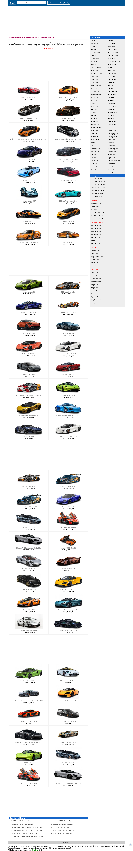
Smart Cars (94, 161)
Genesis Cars (95, 124)
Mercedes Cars (113, 55)
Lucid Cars (111, 167)
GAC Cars (111, 118)
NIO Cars (93, 155)
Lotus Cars (94, 134)
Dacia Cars (111, 164)
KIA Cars (93, 49)
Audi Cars (111, 46)
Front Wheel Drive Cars (98, 213)
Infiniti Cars (94, 61)
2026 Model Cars (96, 226)
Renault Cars (95, 70)
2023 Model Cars (96, 235)
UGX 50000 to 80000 (97, 194)
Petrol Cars (94, 263)
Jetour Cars (94, 173)
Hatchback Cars (96, 279)
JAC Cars (93, 103)
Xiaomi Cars (112, 170)
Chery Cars (111, 100)
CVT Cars (94, 210)
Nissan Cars (94, 46)
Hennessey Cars (113, 149)
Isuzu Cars (111, 146)
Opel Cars (111, 85)
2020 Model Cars (96, 244)
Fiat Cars (93, 115)
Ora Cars (93, 158)
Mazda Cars (112, 79)
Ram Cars (111, 140)
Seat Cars (111, 115)
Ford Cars (94, 55)
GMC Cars (111, 70)
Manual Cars (95, 207)
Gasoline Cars (95, 260)
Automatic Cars (96, 204)
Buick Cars (94, 130)
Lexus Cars (94, 43)
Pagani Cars (112, 124)
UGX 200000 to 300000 (98, 182)
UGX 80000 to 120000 (97, 191)
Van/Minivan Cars (97, 300)
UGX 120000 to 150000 (98, 188)
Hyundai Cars (95, 52)
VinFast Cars (95, 152)
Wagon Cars (94, 288)
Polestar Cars (95, 140)
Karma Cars (112, 152)
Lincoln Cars (95, 91)
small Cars (94, 306)
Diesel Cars (94, 266)
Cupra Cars (111, 155)
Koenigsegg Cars (113, 134)
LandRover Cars (96, 67)
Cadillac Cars (112, 64)
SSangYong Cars (113, 97)
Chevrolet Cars (113, 52)
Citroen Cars (112, 94)
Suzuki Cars (112, 58)
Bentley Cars (112, 88)
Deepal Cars (112, 173)
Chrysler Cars (95, 82)
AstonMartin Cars (96, 85)
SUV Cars (94, 276)
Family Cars (94, 303)
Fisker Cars (94, 143)
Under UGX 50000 (96, 197)
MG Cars (93, 112)
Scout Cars (94, 170)
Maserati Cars (112, 73)
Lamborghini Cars (114, 61)
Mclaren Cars (112, 91)
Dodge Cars (94, 79)
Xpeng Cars (111, 158)
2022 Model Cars (96, 238)
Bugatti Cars (95, 106)
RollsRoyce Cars (96, 94)
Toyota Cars (112, 43)
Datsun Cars (95, 167)
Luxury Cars (95, 291)
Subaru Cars (112, 76)
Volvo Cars (94, 100)
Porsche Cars (95, 58)
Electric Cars (95, 251)
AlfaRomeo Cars (113, 103)
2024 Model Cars (96, 232)
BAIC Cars (94, 118)
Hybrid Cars (94, 254)
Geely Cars (94, 109)
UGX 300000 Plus (96, 179)
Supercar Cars (95, 297)
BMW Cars (111, 40)
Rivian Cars (94, 137)
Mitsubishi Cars (113, 49)
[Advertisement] (66, 20)
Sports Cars (94, 294)
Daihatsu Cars (112, 106)
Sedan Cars (94, 273)
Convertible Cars (96, 282)
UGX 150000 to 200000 (98, 185)
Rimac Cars (112, 130)
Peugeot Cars (95, 76)
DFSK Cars (94, 164)
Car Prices (66, 843)
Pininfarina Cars (96, 127)
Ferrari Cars (94, 88)
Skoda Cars (94, 97)
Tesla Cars (111, 127)
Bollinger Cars (112, 137)
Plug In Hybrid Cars (97, 257)
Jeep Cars (111, 67)
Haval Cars (111, 109)
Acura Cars (94, 121)
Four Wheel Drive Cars (98, 219)
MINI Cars (111, 82)
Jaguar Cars (94, 64)
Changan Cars (112, 112)
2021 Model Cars (96, 241)
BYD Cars (111, 143)
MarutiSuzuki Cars (114, 161)
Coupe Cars (94, 285)
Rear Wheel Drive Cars (98, 216)
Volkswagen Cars (96, 73)
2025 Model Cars (96, 229)
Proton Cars (112, 121)
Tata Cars (94, 146)
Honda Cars (94, 40)
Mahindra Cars (95, 149)
